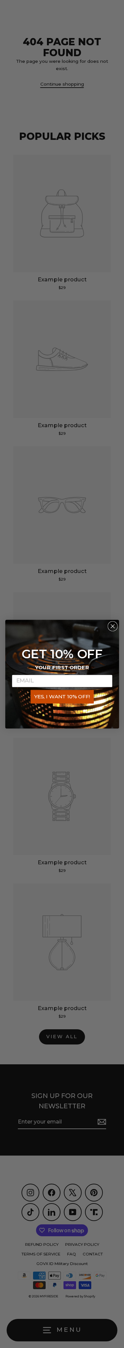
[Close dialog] (112, 626)
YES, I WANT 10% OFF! (62, 697)
